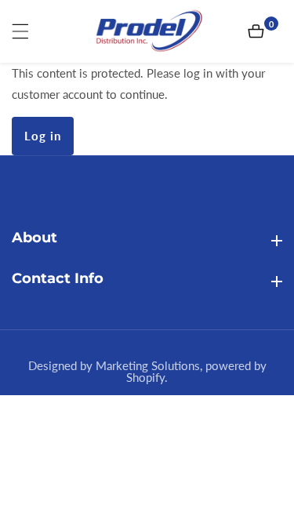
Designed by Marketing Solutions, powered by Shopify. (147, 371)
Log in (42, 136)
